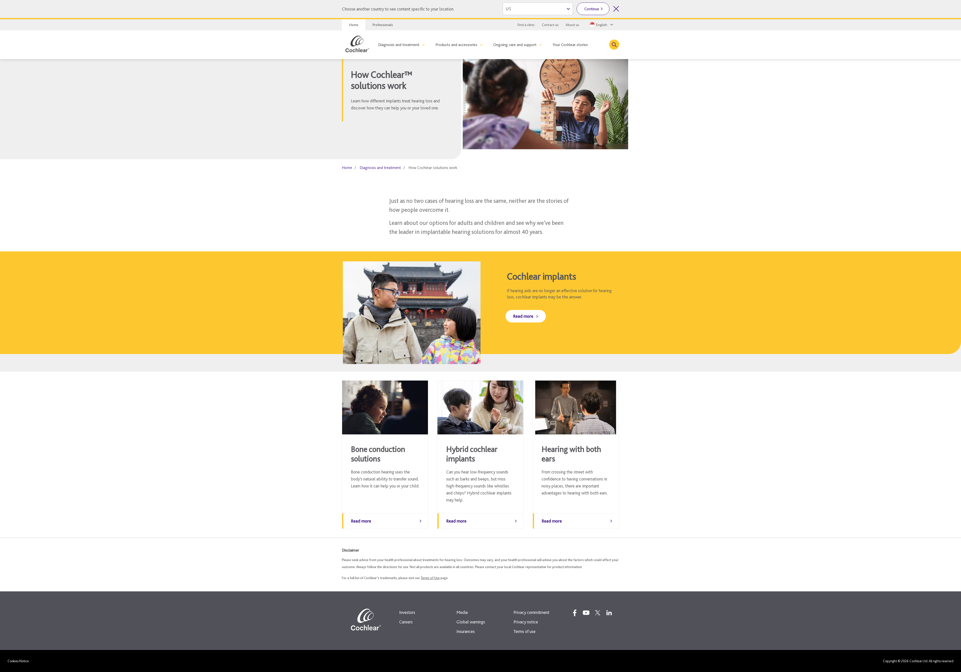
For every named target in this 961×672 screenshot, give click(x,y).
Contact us (550, 25)
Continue (591, 9)
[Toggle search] (614, 45)
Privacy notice (526, 621)
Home (353, 25)
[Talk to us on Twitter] (597, 612)
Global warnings (470, 621)
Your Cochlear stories (570, 44)
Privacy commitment (531, 612)
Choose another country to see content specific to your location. (398, 9)
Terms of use (525, 631)
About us (572, 25)
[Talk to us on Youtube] (586, 612)
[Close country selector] (616, 9)
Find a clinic (526, 25)
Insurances (465, 631)
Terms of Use (430, 578)
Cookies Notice (18, 661)
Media (462, 612)
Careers (406, 621)
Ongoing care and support (515, 44)
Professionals (382, 25)
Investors (407, 612)
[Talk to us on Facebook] (574, 612)
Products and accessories (456, 44)
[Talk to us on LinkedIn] (609, 612)
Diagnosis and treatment (398, 44)
